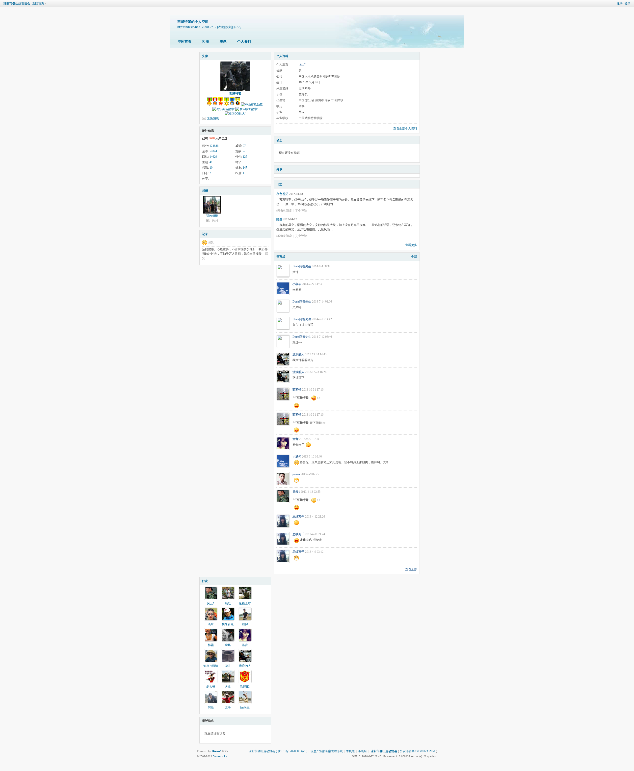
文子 (228, 707)
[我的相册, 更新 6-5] (212, 205)
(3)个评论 (301, 210)
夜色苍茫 (282, 194)
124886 (214, 146)
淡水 (211, 624)
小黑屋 (362, 751)
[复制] (229, 27)
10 (211, 167)
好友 (205, 581)
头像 (205, 56)
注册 (620, 3)
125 (245, 156)
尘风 (228, 645)
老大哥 (210, 686)
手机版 (350, 751)
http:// (302, 64)
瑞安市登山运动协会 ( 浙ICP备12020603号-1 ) (277, 751)
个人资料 (244, 41)
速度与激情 (210, 666)
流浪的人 (298, 354)
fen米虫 (245, 707)
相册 (205, 41)
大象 (228, 686)
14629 (213, 156)
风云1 (296, 491)
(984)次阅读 (284, 210)
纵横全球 (245, 603)
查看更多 (411, 245)
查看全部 (411, 569)
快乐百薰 (228, 624)
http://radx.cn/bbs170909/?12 (196, 27)
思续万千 (298, 516)
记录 (205, 234)
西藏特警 (235, 93)
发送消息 (213, 118)
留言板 (280, 256)
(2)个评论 (301, 236)
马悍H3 (245, 686)
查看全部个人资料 (405, 128)
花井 (228, 666)
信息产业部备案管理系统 (326, 751)
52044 (213, 151)
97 (244, 146)
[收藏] (221, 27)
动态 (279, 140)
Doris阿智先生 (301, 266)
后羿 (245, 624)
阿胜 (211, 707)
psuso (296, 474)
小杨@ (296, 284)
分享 (279, 169)
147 (245, 167)
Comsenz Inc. (220, 756)
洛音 (295, 439)
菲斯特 (296, 389)
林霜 (211, 645)
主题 (223, 41)
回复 (211, 242)
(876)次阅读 (284, 236)
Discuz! (216, 751)
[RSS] (237, 27)
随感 (279, 219)
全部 (414, 256)
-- (244, 151)
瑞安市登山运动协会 (16, 3)
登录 (628, 3)
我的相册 (212, 215)
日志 (279, 184)
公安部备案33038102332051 (417, 751)
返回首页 (38, 3)
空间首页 (184, 41)
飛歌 (228, 603)
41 (211, 162)
